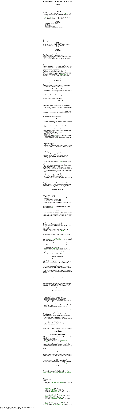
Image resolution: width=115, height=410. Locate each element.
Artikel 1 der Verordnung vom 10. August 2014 (58, 382)
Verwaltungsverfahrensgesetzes (47, 111)
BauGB (65, 13)
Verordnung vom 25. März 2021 (49, 383)
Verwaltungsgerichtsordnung (62, 74)
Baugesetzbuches (61, 13)
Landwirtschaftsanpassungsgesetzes (49, 249)
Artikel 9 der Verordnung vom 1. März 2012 (55, 391)
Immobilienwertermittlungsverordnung (47, 213)
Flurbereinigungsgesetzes (55, 248)
